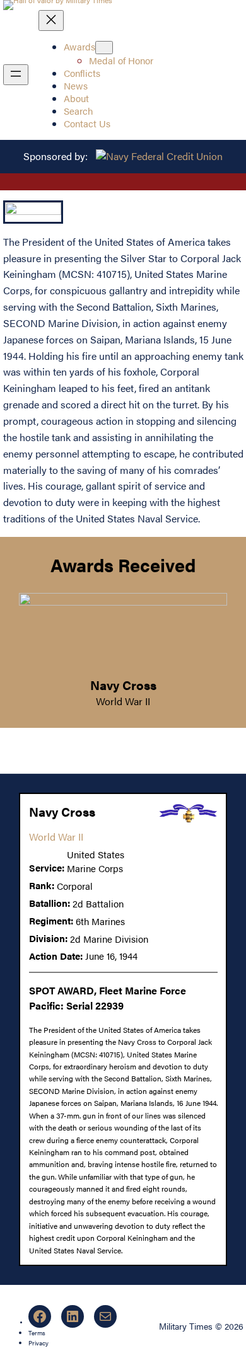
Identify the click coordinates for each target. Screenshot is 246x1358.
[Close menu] (51, 20)
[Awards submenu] (104, 47)
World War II (123, 701)
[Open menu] (15, 74)
